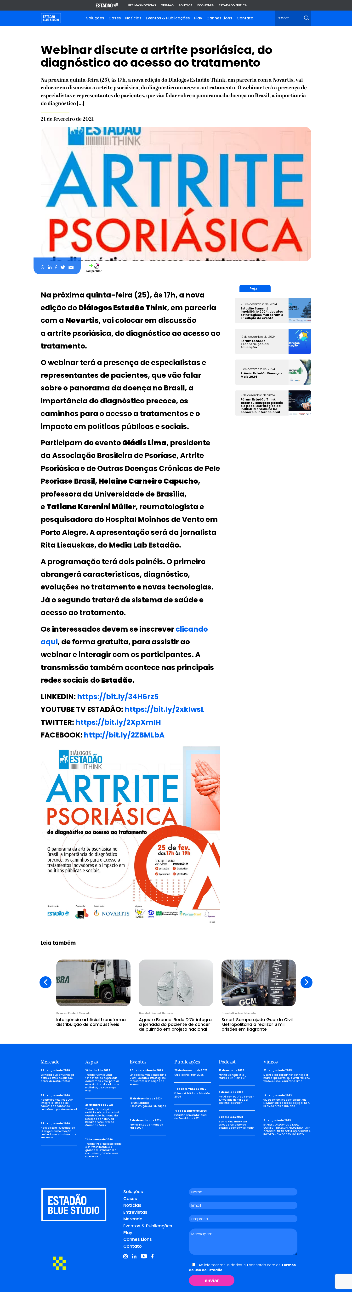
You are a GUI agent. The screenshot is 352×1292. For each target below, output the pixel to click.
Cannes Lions (219, 18)
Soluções (95, 18)
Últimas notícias (142, 5)
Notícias (133, 18)
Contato (245, 18)
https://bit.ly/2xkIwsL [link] (164, 709)
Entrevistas (135, 1212)
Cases (114, 18)
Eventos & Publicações (168, 18)
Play (198, 18)
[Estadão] (107, 5)
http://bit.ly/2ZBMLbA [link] (124, 735)
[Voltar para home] (51, 18)
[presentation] (45, 982)
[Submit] (306, 18)
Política (185, 5)
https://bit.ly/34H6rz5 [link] (118, 697)
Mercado (132, 1219)
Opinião (167, 5)
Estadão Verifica (233, 5)
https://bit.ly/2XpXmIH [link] (118, 722)
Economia (205, 5)
